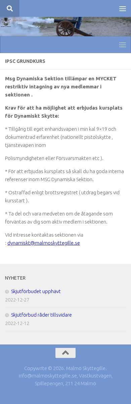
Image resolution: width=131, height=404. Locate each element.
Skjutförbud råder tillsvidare (41, 315)
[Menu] (122, 8)
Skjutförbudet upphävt (36, 291)
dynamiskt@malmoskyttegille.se (43, 243)
